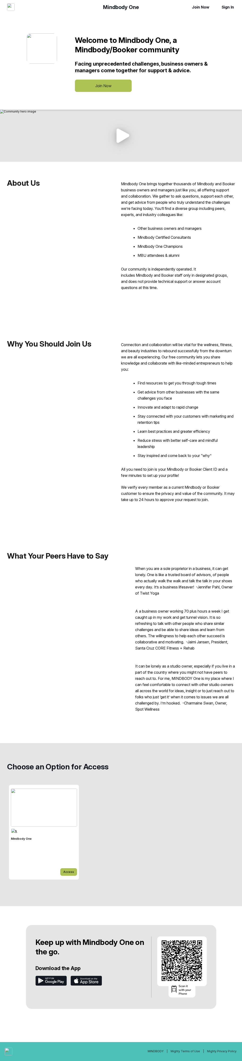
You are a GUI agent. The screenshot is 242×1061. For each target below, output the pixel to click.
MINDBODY (156, 1051)
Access (68, 872)
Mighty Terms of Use (185, 1051)
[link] (44, 832)
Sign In (228, 7)
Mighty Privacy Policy (222, 1051)
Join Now (200, 7)
